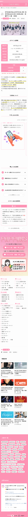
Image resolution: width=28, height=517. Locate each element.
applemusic (12, 441)
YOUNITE (4, 461)
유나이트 (20, 469)
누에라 (3, 469)
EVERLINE (13, 18)
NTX (18, 18)
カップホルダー (21, 464)
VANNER (12, 459)
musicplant (18, 454)
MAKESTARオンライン (6, 451)
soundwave (17, 456)
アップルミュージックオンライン (9, 464)
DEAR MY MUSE (11, 444)
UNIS (7, 459)
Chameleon (4, 444)
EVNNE (3, 446)
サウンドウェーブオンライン (17, 466)
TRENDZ (23, 456)
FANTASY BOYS (9, 446)
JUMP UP (9, 449)
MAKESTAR (21, 449)
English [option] (22, 515)
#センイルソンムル (14, 503)
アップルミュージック (12, 461)
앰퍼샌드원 (14, 469)
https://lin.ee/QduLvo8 (11, 500)
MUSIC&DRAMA (5, 454)
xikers (22, 459)
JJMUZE (3, 449)
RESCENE (11, 456)
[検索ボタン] (2, 5)
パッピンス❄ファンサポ (10, 485)
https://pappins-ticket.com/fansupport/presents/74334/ (14, 492)
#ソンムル (21, 503)
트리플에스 (14, 471)
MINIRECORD (15, 451)
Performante (4, 456)
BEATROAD (23, 441)
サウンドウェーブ (5, 466)
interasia (21, 446)
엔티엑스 (22, 18)
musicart (12, 454)
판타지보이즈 (21, 471)
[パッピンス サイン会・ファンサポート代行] (14, 5)
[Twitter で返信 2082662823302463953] (6, 508)
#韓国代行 (7, 503)
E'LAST (18, 444)
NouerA (23, 454)
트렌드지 (8, 471)
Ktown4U (15, 449)
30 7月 (6, 487)
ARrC (18, 441)
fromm (16, 446)
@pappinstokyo (20, 485)
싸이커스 (8, 469)
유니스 (3, 471)
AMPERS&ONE (5, 441)
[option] (21, 515)
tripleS (3, 459)
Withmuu (17, 459)
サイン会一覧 (5, 18)
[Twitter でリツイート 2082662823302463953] (8, 508)
